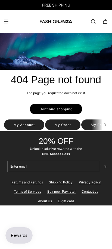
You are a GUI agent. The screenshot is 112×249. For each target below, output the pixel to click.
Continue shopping (56, 109)
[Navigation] (6, 21)
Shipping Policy (61, 182)
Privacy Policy (90, 182)
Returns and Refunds (27, 182)
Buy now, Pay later (61, 191)
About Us (45, 201)
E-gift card (66, 201)
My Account (24, 125)
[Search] (93, 21)
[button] (105, 124)
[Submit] (105, 167)
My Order (63, 125)
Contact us (90, 191)
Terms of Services (27, 191)
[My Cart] (105, 21)
